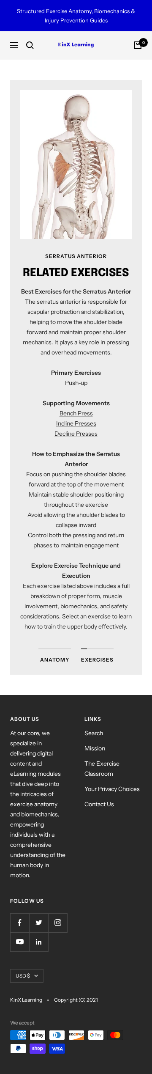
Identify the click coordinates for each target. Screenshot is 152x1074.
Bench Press (76, 413)
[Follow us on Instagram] (57, 922)
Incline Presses (76, 423)
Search (93, 733)
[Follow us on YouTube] (19, 941)
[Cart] (137, 45)
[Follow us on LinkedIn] (38, 941)
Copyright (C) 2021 (76, 1000)
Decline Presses (76, 433)
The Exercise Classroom (101, 768)
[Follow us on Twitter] (38, 922)
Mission (94, 748)
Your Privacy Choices (112, 789)
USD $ (23, 975)
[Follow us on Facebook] (19, 922)
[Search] (30, 45)
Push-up (76, 383)
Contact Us (99, 804)
